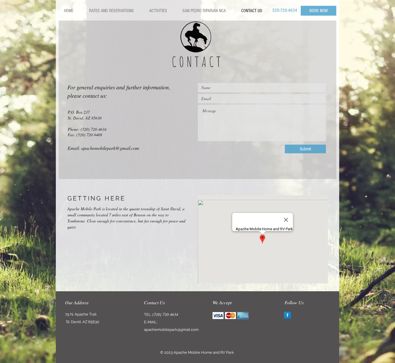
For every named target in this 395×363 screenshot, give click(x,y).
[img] (218, 315)
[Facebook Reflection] (287, 315)
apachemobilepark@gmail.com (110, 148)
